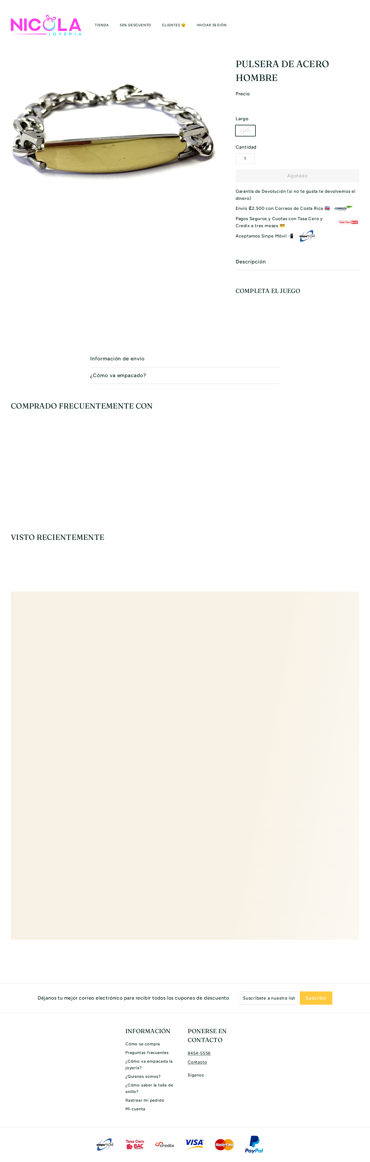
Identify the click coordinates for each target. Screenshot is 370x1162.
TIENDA (102, 25)
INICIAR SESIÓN (211, 25)
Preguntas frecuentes (147, 1052)
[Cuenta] (352, 25)
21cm (245, 130)
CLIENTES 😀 (174, 25)
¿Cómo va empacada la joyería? (149, 1064)
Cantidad (246, 147)
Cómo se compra (142, 1044)
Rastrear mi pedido (144, 1100)
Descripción (251, 262)
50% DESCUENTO (135, 25)
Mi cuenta (135, 1108)
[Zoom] (114, 145)
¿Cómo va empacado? (118, 375)
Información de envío (117, 358)
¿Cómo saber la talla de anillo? (149, 1088)
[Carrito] (359, 25)
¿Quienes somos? (143, 1076)
